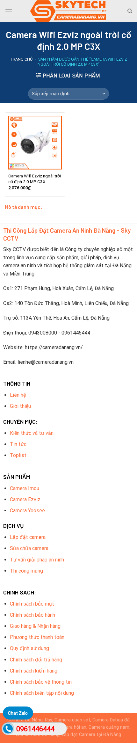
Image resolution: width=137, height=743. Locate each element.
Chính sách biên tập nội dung (42, 693)
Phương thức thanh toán (37, 637)
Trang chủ (21, 59)
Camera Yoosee (27, 510)
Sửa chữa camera (29, 548)
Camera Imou (24, 488)
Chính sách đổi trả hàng (36, 660)
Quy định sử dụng (29, 648)
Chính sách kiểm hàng (33, 671)
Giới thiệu (20, 406)
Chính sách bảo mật (32, 604)
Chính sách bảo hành (32, 615)
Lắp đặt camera (28, 537)
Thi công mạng (26, 571)
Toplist (18, 455)
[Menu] (8, 11)
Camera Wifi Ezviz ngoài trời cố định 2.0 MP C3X (34, 178)
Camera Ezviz (25, 499)
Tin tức (18, 444)
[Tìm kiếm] (129, 11)
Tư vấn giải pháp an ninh (37, 560)
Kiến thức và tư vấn (32, 433)
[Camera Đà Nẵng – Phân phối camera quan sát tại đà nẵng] (68, 11)
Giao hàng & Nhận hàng (35, 626)
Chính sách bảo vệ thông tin (41, 682)
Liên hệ (18, 395)
